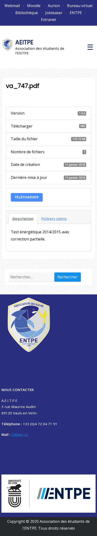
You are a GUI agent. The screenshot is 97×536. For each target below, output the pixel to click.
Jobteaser (53, 12)
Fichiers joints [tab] (54, 218)
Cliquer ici (19, 434)
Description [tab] (23, 218)
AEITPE (24, 42)
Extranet (48, 19)
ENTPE (76, 12)
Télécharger (27, 197)
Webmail (12, 5)
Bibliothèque (26, 12)
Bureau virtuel (80, 5)
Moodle (33, 5)
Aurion (54, 5)
